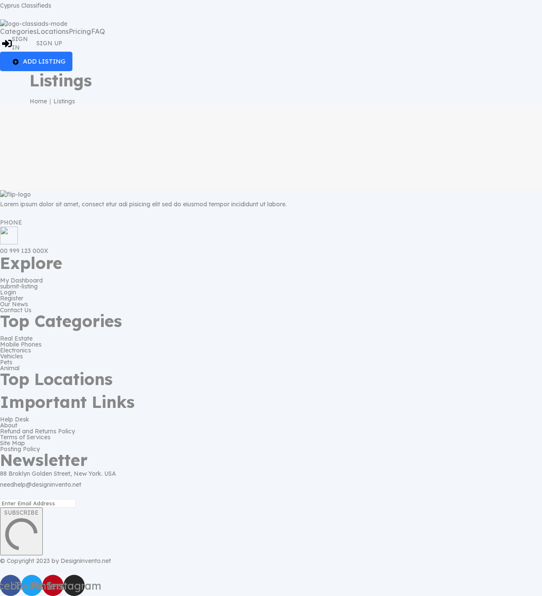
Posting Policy (20, 449)
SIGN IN (20, 43)
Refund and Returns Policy (37, 431)
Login (8, 292)
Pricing (80, 31)
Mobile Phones (20, 344)
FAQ (98, 31)
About (8, 425)
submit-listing (19, 286)
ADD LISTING (44, 61)
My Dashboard (21, 280)
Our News (14, 304)
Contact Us (15, 310)
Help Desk (14, 419)
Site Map (12, 443)
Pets (6, 362)
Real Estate (16, 338)
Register (11, 298)
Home (38, 101)
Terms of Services (25, 437)
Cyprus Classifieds (25, 5)
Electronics (15, 350)
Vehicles (11, 356)
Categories (18, 31)
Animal (9, 368)
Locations (52, 31)
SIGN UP (49, 43)
